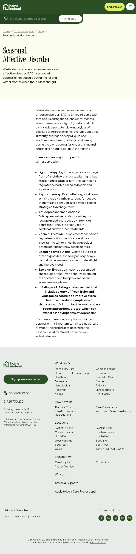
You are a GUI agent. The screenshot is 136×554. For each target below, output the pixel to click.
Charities (36, 516)
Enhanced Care (105, 389)
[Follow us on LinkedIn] (108, 518)
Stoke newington (24, 31)
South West (103, 444)
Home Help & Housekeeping (72, 373)
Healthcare (61, 377)
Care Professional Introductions (65, 413)
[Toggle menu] (130, 6)
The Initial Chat (63, 407)
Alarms (59, 393)
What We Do (63, 363)
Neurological (62, 385)
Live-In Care (103, 393)
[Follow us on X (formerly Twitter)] (129, 518)
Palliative (101, 385)
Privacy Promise (64, 466)
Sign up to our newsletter (25, 379)
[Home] (12, 7)
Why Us (60, 474)
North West (102, 436)
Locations (61, 422)
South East (61, 444)
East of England (64, 427)
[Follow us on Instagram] (115, 518)
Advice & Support (66, 483)
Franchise (20, 516)
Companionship (105, 368)
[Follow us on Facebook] (101, 518)
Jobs (6, 516)
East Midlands (104, 427)
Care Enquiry (62, 462)
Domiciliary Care (64, 368)
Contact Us (102, 462)
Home (6, 31)
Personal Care (104, 373)
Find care (70, 18)
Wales (58, 448)
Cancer (100, 381)
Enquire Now (114, 6)
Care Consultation (107, 407)
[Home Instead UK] (13, 364)
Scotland (101, 440)
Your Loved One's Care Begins (113, 411)
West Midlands (63, 440)
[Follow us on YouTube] (122, 518)
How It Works (63, 402)
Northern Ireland (105, 432)
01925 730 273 (13, 401)
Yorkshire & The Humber (110, 448)
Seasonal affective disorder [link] (19, 35)
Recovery (60, 389)
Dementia (61, 381)
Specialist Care (105, 377)
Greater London (64, 432)
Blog (41, 31)
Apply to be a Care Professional (75, 491)
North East (61, 436)
